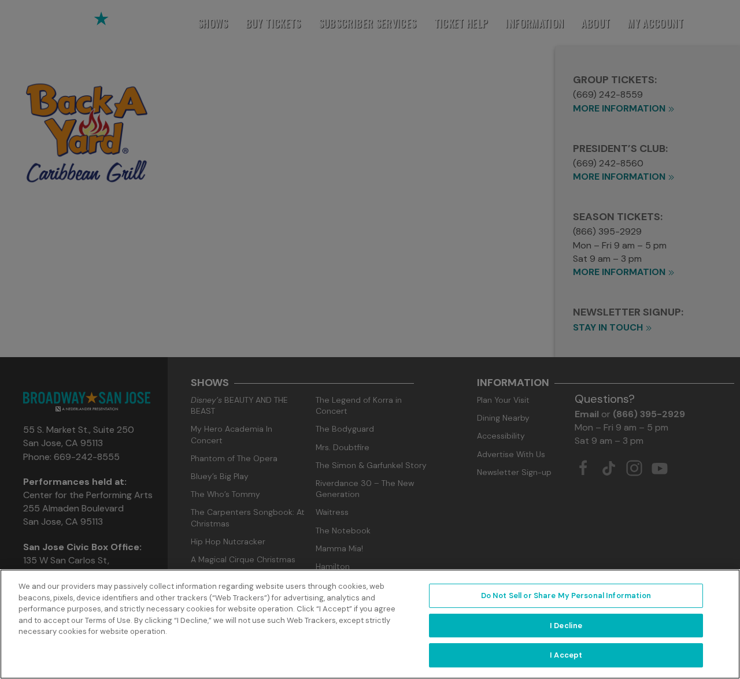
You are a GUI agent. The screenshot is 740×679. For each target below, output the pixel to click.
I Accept (566, 655)
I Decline (566, 625)
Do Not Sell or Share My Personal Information (566, 595)
